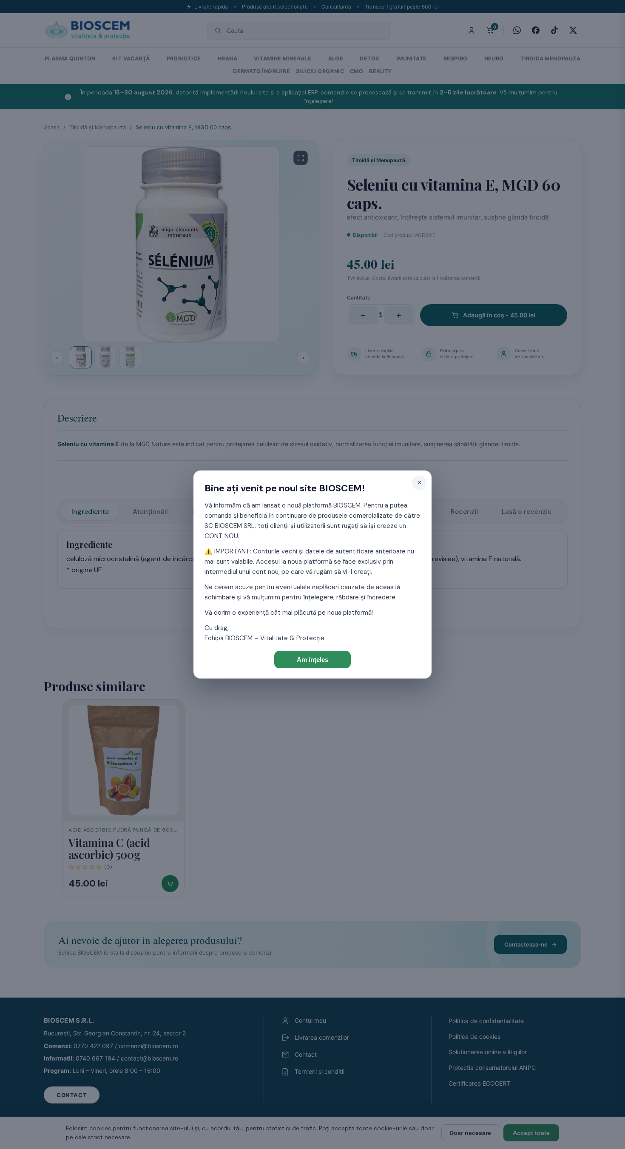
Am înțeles (312, 659)
